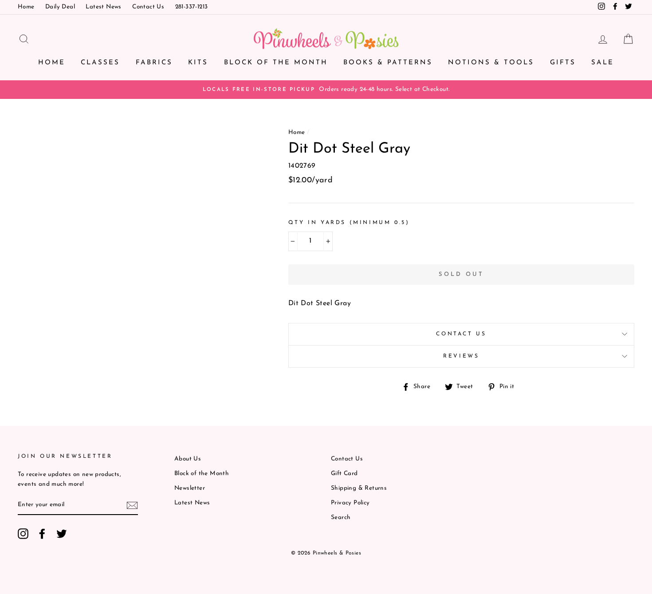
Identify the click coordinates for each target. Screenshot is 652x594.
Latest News (103, 7)
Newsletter (189, 488)
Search (340, 517)
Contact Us (148, 7)
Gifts (563, 62)
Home (26, 7)
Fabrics (154, 62)
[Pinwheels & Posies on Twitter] (61, 533)
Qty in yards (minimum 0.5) (349, 222)
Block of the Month (276, 62)
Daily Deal (60, 7)
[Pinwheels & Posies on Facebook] (42, 533)
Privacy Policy (350, 503)
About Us (187, 459)
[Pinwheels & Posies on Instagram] (23, 533)
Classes (100, 62)
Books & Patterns (387, 62)
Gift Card (344, 473)
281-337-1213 (191, 7)
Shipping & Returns (359, 488)
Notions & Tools (491, 62)
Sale (602, 62)
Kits (198, 62)
